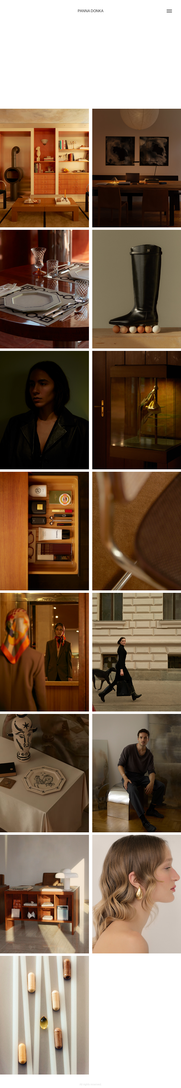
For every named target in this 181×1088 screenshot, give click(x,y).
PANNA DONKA (91, 11)
